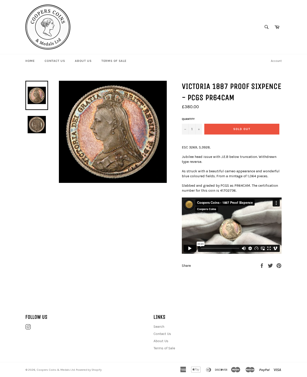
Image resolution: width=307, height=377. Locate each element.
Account (276, 61)
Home (30, 61)
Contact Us (54, 61)
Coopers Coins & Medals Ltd (56, 369)
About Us (83, 61)
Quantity (188, 119)
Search (159, 326)
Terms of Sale (114, 61)
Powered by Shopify (89, 369)
